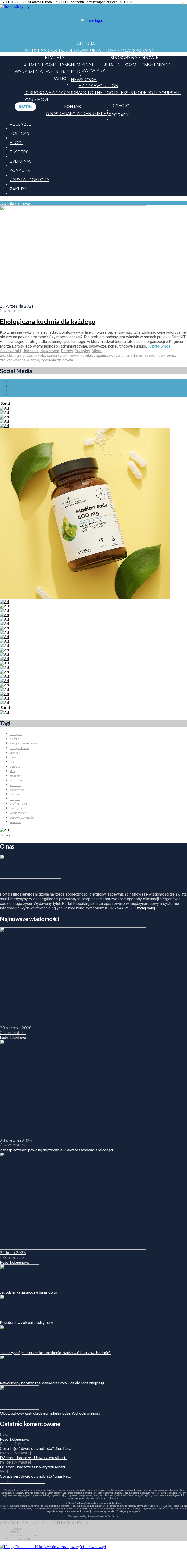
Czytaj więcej (159, 346)
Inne (152, 50)
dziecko (15, 766)
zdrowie (168, 355)
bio (2, 355)
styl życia (16, 808)
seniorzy (54, 355)
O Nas (52, 113)
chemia (15, 752)
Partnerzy (56, 71)
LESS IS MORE (133, 92)
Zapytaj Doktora (29, 179)
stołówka (71, 355)
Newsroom (84, 80)
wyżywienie (119, 355)
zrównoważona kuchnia (19, 360)
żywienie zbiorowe (57, 360)
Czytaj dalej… (146, 908)
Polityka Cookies (22, 1539)
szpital (86, 355)
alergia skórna (19, 748)
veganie (100, 355)
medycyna (17, 789)
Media (77, 71)
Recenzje (20, 124)
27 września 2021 (16, 306)
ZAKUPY (18, 189)
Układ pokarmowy (111, 50)
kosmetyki (17, 780)
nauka (14, 794)
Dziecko (120, 105)
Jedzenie (34, 64)
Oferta (14, 1532)
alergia (14, 739)
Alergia (86, 43)
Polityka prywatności (25, 1535)
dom (13, 762)
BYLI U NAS (21, 161)
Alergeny (35, 50)
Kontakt (73, 106)
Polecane (21, 133)
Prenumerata (95, 113)
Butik (25, 106)
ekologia (14, 355)
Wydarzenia (29, 71)
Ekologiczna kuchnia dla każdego (47, 321)
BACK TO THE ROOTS (97, 92)
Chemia (76, 64)
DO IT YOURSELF (164, 92)
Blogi (16, 142)
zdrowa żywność (22, 817)
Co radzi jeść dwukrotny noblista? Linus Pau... (35, 1448)
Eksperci (20, 152)
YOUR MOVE (37, 99)
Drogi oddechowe (68, 50)
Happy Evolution (98, 85)
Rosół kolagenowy (15, 1439)
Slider (97, 351)
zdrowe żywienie (145, 355)
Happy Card (62, 92)
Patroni (61, 78)
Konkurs (20, 170)
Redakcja (69, 113)
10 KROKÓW (36, 92)
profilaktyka (18, 803)
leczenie (15, 785)
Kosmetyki (56, 64)
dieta (13, 757)
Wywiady (94, 70)
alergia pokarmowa (23, 743)
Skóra (140, 50)
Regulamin (17, 1528)
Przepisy (82, 351)
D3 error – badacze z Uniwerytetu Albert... (33, 1457)
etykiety (15, 776)
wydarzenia (18, 813)
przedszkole (34, 355)
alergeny (16, 734)
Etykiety (54, 57)
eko (12, 771)
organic (15, 799)
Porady (120, 115)
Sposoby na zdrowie (135, 57)
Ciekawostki (10, 351)
